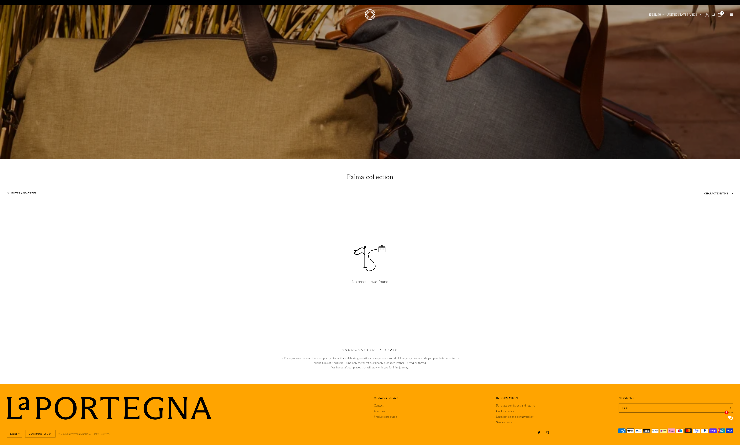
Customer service (386, 398)
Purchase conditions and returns (515, 405)
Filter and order (24, 193)
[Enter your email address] (729, 407)
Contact (378, 405)
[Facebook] (539, 432)
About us (379, 411)
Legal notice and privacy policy (514, 416)
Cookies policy (505, 411)
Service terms (504, 422)
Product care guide (385, 416)
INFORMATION (507, 398)
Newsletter (626, 398)
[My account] (707, 15)
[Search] (713, 15)
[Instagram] (547, 432)
